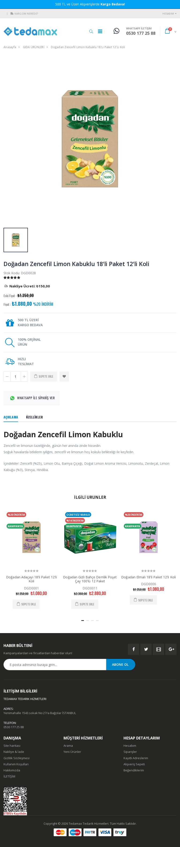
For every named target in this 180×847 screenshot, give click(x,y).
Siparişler (130, 752)
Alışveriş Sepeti (134, 764)
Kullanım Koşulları (16, 764)
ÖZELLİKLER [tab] (34, 416)
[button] (12, 13)
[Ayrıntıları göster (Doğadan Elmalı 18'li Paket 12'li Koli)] (148, 537)
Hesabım (168, 13)
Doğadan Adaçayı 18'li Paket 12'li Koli (31, 579)
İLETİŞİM (9, 776)
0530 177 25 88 (14, 727)
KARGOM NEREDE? (26, 13)
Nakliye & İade (14, 752)
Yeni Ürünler (72, 752)
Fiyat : (7, 304)
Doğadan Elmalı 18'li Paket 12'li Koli (148, 577)
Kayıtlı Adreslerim (136, 758)
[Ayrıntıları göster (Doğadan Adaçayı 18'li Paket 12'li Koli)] (32, 537)
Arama (68, 745)
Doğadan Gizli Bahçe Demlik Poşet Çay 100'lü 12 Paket (90, 579)
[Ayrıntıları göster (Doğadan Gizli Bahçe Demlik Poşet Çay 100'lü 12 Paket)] (90, 537)
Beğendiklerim (134, 770)
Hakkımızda (12, 770)
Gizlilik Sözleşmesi (17, 758)
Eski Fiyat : (10, 295)
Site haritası (12, 745)
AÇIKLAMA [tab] (11, 416)
